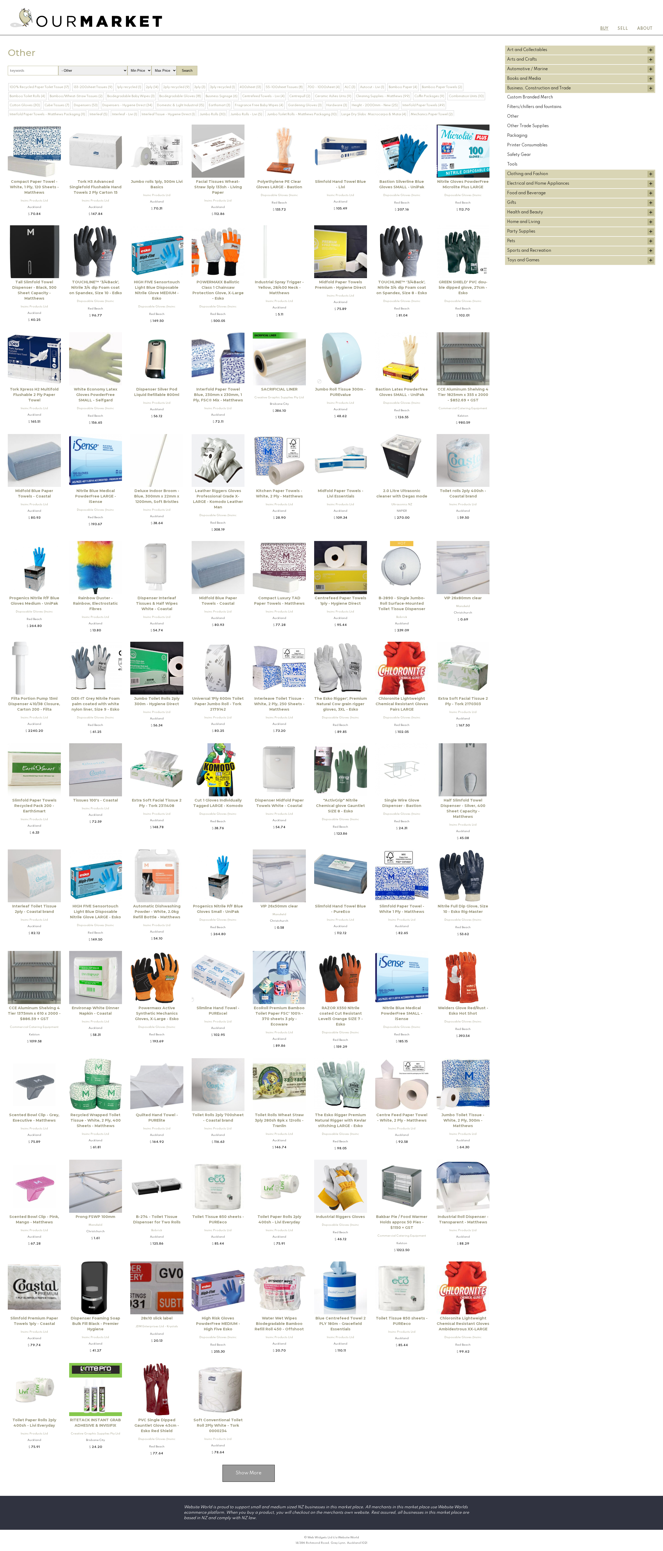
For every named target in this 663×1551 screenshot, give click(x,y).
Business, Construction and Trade (539, 88)
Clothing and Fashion (527, 174)
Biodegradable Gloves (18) (180, 96)
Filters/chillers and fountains (534, 107)
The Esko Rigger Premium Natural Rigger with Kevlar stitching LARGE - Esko (340, 1120)
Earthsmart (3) (219, 105)
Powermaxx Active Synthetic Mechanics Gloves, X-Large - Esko (157, 1013)
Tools (512, 164)
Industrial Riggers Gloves (340, 1216)
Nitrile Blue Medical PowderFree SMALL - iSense (401, 1013)
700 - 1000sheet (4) (323, 87)
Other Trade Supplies (528, 126)
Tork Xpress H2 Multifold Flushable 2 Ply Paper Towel (34, 394)
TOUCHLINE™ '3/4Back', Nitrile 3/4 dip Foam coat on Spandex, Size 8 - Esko (401, 287)
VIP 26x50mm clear (279, 906)
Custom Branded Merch (530, 97)
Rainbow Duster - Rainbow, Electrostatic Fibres (95, 603)
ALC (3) (349, 87)
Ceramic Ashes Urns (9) (333, 96)
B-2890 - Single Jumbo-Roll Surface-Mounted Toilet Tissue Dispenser (401, 603)
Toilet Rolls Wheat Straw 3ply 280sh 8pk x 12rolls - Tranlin (279, 1120)
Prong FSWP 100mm (95, 1216)
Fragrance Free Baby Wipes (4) (259, 105)
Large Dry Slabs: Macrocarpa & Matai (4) (373, 114)
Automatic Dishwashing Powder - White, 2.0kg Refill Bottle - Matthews (157, 911)
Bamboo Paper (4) (403, 87)
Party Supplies (521, 231)
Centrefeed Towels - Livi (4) (263, 96)
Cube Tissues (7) (57, 105)
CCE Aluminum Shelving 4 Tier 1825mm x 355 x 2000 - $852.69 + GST (462, 394)
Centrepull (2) (299, 96)
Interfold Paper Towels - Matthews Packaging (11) (47, 114)
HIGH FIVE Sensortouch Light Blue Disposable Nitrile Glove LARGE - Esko (95, 911)
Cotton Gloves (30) (25, 105)
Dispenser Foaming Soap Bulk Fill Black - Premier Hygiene (95, 1323)
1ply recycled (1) (129, 87)
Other (513, 116)
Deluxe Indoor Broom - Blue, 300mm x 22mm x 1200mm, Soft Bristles (156, 496)
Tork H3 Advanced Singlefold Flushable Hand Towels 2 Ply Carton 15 (95, 187)
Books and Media (524, 79)
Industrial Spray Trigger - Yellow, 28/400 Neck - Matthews (279, 287)
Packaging (517, 136)
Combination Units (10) (466, 96)
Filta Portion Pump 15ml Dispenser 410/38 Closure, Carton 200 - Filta (34, 704)
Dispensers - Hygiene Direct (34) (127, 105)
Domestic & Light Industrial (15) (180, 105)
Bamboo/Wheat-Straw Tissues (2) (76, 96)
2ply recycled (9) (176, 87)
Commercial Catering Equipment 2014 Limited (463, 409)
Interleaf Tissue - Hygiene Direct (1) (168, 114)
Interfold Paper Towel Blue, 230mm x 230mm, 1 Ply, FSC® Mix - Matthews (218, 394)
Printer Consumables (527, 145)
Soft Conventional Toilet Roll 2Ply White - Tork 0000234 (218, 1425)
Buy (604, 29)
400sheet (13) (250, 87)
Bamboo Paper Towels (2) (442, 87)
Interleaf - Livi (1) (124, 114)
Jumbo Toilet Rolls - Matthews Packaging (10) (302, 114)
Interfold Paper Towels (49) (423, 105)
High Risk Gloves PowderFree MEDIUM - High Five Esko (218, 1323)
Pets (511, 241)
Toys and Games (523, 260)
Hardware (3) (336, 105)
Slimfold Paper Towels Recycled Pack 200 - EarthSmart (34, 805)
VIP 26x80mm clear (463, 598)
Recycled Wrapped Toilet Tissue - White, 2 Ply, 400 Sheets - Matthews (95, 1120)
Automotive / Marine (527, 69)
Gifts (511, 203)
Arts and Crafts (522, 59)
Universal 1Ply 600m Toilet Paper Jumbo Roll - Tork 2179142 (218, 704)
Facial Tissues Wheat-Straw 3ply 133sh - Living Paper (218, 187)
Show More (249, 1473)
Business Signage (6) (221, 96)
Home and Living (523, 222)
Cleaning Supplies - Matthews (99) (383, 96)
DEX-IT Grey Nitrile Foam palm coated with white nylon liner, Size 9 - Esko (95, 704)
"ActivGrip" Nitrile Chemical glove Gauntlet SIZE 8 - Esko (340, 805)
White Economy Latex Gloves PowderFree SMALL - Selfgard (95, 394)
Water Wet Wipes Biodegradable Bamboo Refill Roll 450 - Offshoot (279, 1323)
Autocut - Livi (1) (372, 87)
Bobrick (401, 617)
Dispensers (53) (86, 105)
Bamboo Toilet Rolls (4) (27, 96)
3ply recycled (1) (222, 87)
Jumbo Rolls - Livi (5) (246, 114)
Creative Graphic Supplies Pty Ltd (279, 397)
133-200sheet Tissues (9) (93, 87)
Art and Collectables (527, 50)
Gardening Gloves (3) (305, 105)
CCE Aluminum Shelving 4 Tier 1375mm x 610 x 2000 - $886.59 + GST (34, 1013)
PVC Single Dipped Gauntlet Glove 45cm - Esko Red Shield (156, 1425)
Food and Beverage (526, 193)
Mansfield (463, 606)
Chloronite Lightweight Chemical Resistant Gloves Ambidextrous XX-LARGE (463, 1323)
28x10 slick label (156, 1318)
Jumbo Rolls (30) (212, 114)
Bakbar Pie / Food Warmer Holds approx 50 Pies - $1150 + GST (401, 1222)
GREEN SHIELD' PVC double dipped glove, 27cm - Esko (463, 287)
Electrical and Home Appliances (538, 184)
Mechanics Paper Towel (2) (432, 114)
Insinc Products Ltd (34, 200)
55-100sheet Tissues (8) (284, 87)
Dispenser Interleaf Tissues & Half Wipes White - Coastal (157, 603)
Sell (623, 29)
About (645, 29)
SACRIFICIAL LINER (279, 389)
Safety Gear (519, 155)
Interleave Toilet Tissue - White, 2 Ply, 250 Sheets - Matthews (279, 704)
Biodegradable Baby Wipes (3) (131, 96)
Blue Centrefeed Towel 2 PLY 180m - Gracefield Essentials (340, 1323)
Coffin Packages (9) (429, 96)
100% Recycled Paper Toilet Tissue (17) (39, 87)
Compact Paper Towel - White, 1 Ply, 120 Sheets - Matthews (34, 187)
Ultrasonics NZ (401, 504)
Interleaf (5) (98, 114)
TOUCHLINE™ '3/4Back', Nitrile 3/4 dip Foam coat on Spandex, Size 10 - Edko (95, 287)
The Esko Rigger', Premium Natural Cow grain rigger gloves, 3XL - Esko (340, 704)
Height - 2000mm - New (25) (375, 105)
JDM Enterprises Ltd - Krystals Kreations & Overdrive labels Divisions (156, 1327)
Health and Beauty (525, 212)
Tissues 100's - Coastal (95, 800)
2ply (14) (152, 87)
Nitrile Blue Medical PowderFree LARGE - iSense (95, 496)
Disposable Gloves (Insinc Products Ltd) (279, 196)
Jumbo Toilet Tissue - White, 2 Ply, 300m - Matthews (463, 1120)
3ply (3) (199, 87)
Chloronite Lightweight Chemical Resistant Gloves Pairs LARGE (402, 704)
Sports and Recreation (529, 251)
